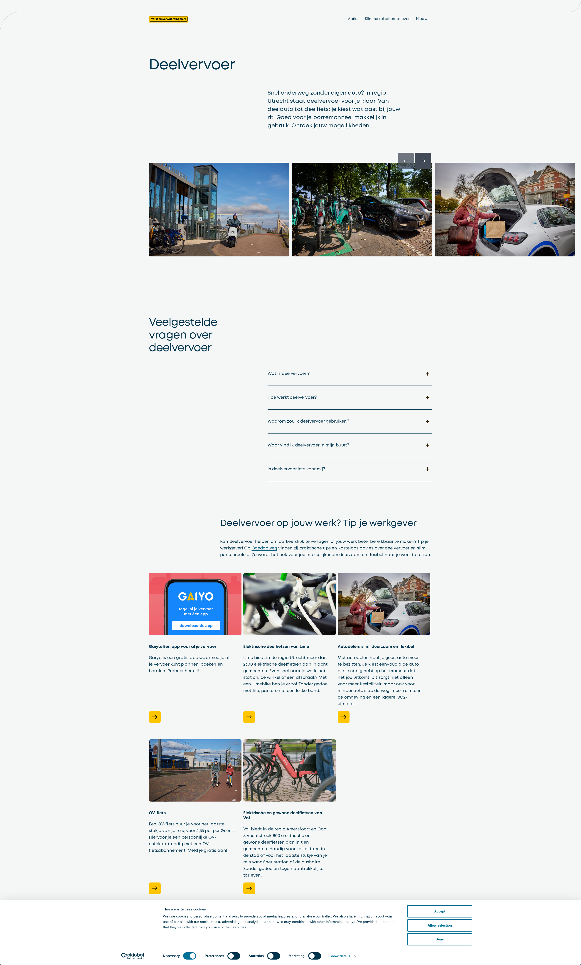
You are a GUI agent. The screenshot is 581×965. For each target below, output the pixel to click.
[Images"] (290, 211)
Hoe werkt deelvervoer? (292, 397)
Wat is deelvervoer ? (289, 374)
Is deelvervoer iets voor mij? (296, 469)
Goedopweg (264, 548)
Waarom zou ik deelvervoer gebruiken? (308, 421)
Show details (340, 956)
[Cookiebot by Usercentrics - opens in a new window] (133, 956)
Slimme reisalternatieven (388, 19)
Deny (440, 939)
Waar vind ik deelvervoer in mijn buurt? (308, 445)
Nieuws (422, 19)
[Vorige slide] (406, 161)
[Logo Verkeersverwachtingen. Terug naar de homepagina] (168, 19)
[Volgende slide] (423, 161)
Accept (439, 911)
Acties (353, 19)
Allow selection (440, 925)
